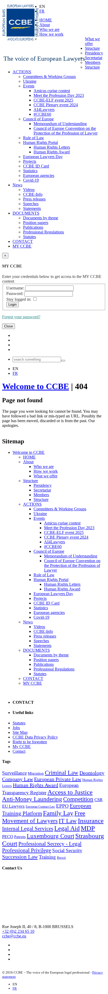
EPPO (62, 806)
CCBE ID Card (36, 166)
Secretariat (93, 57)
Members (92, 62)
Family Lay (58, 813)
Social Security (67, 850)
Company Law (17, 779)
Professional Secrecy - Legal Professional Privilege (42, 847)
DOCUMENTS (26, 213)
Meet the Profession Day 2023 (59, 95)
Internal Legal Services (27, 828)
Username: (15, 288)
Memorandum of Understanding (60, 123)
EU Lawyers (13, 806)
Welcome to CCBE (35, 386)
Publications (33, 227)
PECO (7, 836)
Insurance (91, 820)
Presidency (94, 53)
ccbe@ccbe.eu (14, 936)
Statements (32, 208)
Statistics (30, 171)
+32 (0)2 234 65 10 (18, 931)
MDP (88, 828)
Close (8, 326)
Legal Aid (67, 828)
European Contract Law (40, 806)
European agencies (38, 175)
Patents (20, 837)
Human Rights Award (52, 152)
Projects (29, 161)
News (17, 185)
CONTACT (23, 241)
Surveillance (14, 773)
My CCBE (22, 746)
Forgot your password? (21, 317)
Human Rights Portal (40, 142)
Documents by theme (40, 218)
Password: (14, 293)
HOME (45, 20)
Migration (36, 773)
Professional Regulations (43, 232)
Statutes (29, 236)
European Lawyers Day (43, 156)
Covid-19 (31, 180)
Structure (92, 48)
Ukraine (29, 81)
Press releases (34, 199)
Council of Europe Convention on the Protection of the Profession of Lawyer (66, 130)
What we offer (92, 41)
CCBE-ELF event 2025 (53, 100)
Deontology (91, 773)
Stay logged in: (18, 299)
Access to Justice (70, 792)
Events (28, 86)
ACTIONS (22, 72)
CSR (98, 799)
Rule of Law (33, 138)
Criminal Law (61, 772)
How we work (51, 34)
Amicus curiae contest (52, 90)
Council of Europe (38, 119)
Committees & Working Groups (49, 76)
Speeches (31, 204)
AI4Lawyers (44, 109)
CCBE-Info (32, 194)
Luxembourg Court (50, 836)
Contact (19, 751)
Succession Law (20, 857)
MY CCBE (22, 246)
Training (47, 857)
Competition (78, 799)
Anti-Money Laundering (32, 799)
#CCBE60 (42, 114)
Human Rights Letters (52, 147)
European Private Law (57, 779)
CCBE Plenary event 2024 (56, 105)
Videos (29, 189)
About (44, 25)
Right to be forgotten (30, 742)
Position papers (35, 222)
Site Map (20, 732)
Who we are (49, 29)
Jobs (16, 727)
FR (42, 11)
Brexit (61, 857)
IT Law (68, 821)
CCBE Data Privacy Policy (35, 737)
